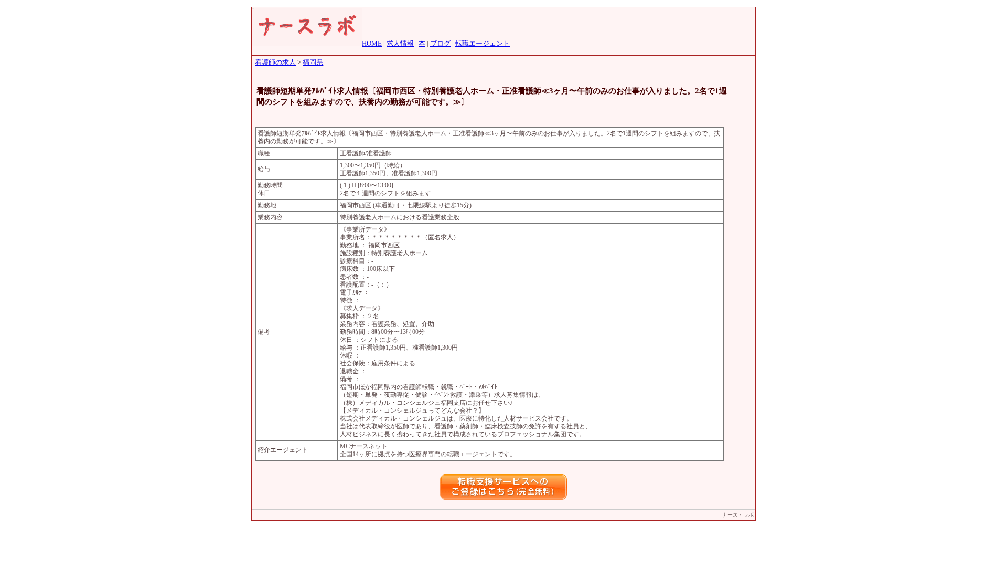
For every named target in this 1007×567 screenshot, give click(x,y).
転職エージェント (482, 43)
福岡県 (313, 62)
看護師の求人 (275, 62)
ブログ (440, 43)
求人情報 (400, 43)
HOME (372, 43)
